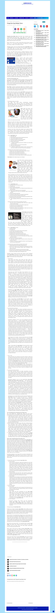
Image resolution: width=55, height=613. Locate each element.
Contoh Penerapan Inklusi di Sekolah (14, 570)
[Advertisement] (27, 11)
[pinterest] (12, 575)
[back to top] (53, 611)
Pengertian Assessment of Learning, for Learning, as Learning (18, 559)
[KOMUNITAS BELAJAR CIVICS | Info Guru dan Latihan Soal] (27, 3)
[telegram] (16, 575)
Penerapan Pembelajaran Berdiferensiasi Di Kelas (16, 568)
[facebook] (8, 575)
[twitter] (10, 575)
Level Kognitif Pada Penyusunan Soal (14, 561)
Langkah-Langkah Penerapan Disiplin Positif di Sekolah (17, 563)
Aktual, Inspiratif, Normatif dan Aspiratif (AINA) (27, 609)
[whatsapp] (14, 575)
